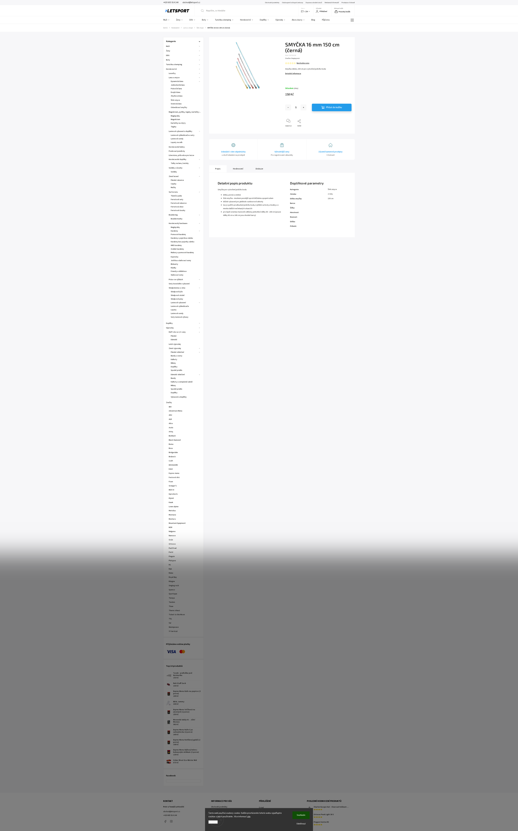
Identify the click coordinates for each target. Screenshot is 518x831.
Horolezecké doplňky (177, 159)
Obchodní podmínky (272, 2)
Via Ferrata (173, 192)
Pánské (174, 336)
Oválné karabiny (177, 249)
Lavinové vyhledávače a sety (182, 135)
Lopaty (174, 309)
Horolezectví (171, 69)
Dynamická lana (177, 81)
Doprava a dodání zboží (314, 2)
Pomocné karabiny (178, 234)
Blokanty (174, 264)
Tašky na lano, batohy (180, 163)
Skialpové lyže (177, 291)
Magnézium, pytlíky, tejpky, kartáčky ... (185, 112)
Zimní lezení (173, 176)
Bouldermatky (176, 218)
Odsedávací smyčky (179, 107)
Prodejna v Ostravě (348, 2)
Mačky (173, 187)
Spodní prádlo (176, 370)
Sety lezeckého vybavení (179, 283)
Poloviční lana (176, 88)
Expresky (174, 257)
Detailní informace (293, 73)
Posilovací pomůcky (177, 151)
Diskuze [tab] (259, 168)
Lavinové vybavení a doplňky (180, 131)
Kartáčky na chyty (178, 123)
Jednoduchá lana (178, 85)
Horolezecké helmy (177, 147)
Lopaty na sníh (176, 142)
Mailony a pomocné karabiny (182, 252)
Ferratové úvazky (178, 210)
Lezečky (172, 73)
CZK (306, 11)
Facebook (165, 821)
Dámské (174, 339)
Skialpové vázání (178, 295)
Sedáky (174, 171)
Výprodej (169, 328)
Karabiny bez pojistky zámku (182, 241)
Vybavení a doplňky (179, 397)
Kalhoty (174, 359)
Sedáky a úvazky (176, 168)
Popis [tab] (218, 168)
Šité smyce (175, 100)
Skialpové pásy (177, 299)
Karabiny (174, 231)
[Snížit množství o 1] (288, 107)
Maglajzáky (175, 116)
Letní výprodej (175, 344)
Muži (168, 46)
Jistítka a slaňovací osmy (181, 260)
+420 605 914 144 (170, 815)
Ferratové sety (177, 199)
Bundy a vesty (176, 355)
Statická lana (176, 103)
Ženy (168, 51)
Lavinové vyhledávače (180, 306)
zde (249, 816)
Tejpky (173, 126)
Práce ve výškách (176, 279)
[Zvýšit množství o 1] (303, 107)
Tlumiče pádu (176, 196)
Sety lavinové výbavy (179, 317)
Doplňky (169, 323)
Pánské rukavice (177, 180)
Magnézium (175, 119)
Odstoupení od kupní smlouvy (292, 2)
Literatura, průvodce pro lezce (181, 155)
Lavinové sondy (177, 138)
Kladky (173, 267)
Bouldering (173, 215)
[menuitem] (168, 20)
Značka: (292, 58)
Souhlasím (301, 815)
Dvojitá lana (175, 92)
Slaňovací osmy (177, 275)
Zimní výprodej (175, 348)
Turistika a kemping (174, 64)
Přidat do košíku (334, 107)
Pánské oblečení (177, 352)
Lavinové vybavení (178, 302)
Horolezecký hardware (178, 223)
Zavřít (347, 130)
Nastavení (213, 822)
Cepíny (173, 184)
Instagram (171, 821)
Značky (169, 402)
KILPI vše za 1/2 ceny (177, 332)
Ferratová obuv (177, 206)
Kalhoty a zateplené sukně (182, 382)
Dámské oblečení (178, 374)
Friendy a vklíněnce (179, 271)
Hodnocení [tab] (238, 168)
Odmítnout (301, 823)
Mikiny (173, 363)
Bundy (173, 378)
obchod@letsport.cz (171, 811)
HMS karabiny (176, 245)
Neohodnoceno (303, 63)
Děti (167, 55)
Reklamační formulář (332, 2)
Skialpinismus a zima (177, 288)
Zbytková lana (176, 96)
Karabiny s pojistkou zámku (182, 238)
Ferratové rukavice (179, 203)
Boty (168, 60)
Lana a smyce (174, 77)
